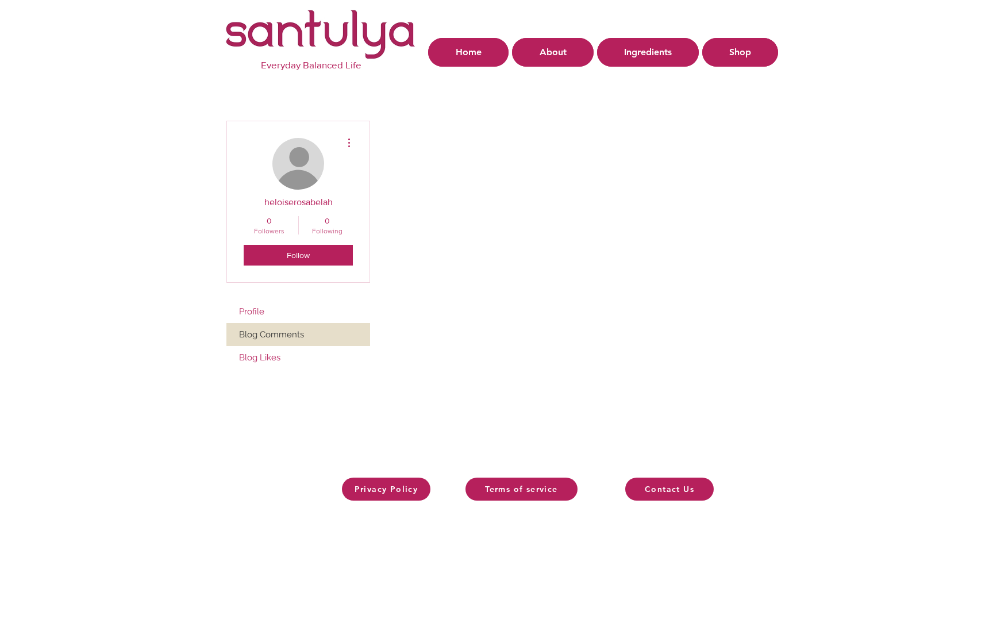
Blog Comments (271, 334)
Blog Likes (259, 357)
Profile (251, 311)
